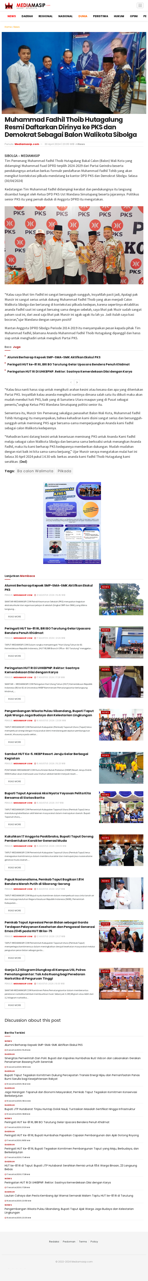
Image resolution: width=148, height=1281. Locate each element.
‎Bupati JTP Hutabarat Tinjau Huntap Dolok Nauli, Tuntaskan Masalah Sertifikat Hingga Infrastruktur (70, 1109)
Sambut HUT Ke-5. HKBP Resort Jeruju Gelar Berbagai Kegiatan (46, 756)
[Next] (77, 382)
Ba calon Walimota (35, 471)
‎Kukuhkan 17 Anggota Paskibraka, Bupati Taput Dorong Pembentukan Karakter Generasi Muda (49, 838)
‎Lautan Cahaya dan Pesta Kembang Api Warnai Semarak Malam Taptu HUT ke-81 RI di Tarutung (69, 1196)
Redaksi (54, 1241)
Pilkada (64, 471)
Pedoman (69, 1241)
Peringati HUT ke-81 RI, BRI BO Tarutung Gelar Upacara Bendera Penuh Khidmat (68, 364)
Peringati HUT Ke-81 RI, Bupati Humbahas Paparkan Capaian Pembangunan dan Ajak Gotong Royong (72, 1135)
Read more (14, 616)
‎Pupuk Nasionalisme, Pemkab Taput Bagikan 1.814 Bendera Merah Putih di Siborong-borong (44, 881)
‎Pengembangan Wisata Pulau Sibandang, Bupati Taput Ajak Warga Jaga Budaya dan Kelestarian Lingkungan (49, 713)
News (16, 27)
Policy (94, 1241)
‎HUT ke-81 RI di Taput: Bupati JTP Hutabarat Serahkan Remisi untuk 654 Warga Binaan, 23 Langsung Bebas (71, 1167)
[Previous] (71, 382)
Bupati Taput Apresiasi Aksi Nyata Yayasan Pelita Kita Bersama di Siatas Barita (48, 795)
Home (8, 27)
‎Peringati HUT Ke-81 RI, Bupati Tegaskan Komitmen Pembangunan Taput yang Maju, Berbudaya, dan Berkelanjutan (72, 1150)
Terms (83, 1241)
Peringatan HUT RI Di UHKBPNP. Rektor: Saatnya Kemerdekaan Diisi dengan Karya (69, 371)
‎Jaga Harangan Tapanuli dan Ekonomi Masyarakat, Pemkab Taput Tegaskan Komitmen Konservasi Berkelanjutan (71, 1094)
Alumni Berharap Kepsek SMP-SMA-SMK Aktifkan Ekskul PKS (54, 357)
